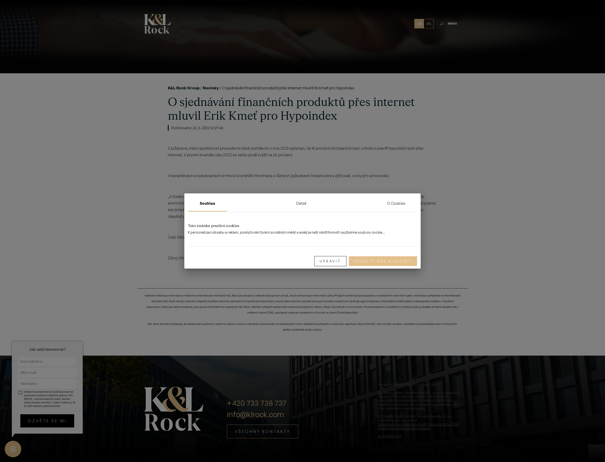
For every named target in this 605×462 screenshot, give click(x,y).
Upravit (330, 261)
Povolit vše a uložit (383, 261)
